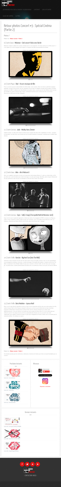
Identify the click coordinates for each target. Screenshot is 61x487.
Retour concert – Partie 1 (16, 38)
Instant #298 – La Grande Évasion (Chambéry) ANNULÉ (12, 438)
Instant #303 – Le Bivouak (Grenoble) (9, 402)
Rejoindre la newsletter (45, 386)
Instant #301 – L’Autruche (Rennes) (9, 377)
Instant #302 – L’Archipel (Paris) (9, 390)
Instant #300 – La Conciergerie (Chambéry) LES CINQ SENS (12, 426)
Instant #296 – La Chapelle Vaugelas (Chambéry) (11, 451)
